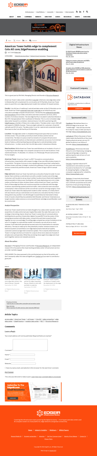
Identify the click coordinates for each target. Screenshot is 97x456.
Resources (67, 17)
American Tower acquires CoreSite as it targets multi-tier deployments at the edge (52, 281)
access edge (9, 319)
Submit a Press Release (70, 436)
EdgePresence (9, 123)
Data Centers (59, 12)
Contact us (38, 256)
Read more (79, 79)
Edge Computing (69, 12)
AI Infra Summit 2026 (78, 216)
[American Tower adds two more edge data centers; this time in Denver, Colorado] (13, 273)
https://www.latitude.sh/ (80, 144)
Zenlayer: (69, 178)
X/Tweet (18, 40)
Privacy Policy (49, 439)
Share (9, 40)
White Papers (64, 430)
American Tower (20, 319)
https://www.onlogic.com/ (75, 174)
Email (7, 359)
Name (7, 354)
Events (77, 17)
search (87, 11)
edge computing (48, 319)
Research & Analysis (52, 56)
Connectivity (50, 12)
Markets (38, 17)
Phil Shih (8, 246)
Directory (48, 17)
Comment (34, 40)
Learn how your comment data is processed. (46, 377)
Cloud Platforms (40, 12)
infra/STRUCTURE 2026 (76, 225)
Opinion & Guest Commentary (38, 56)
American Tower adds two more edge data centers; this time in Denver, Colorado (13, 281)
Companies (28, 17)
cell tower (30, 319)
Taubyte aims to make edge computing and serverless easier (23, 303)
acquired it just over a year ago (30, 110)
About (11, 17)
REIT (42, 321)
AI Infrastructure (29, 12)
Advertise (42, 436)
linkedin (80, 11)
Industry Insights (41, 430)
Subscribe (86, 17)
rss (77, 11)
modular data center (32, 321)
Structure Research (53, 95)
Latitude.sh (69, 136)
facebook (83, 11)
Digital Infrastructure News (22, 56)
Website (8, 363)
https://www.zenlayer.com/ (81, 187)
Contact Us (83, 436)
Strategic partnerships (30, 436)
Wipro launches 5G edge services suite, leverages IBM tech (23, 308)
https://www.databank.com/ (81, 132)
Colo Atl (35, 100)
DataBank (69, 123)
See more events (79, 233)
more (19, 250)
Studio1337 (53, 450)
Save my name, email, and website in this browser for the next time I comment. (32, 368)
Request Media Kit (16, 436)
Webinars (53, 430)
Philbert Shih (17, 52)
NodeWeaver (70, 149)
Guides (57, 17)
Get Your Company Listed (54, 436)
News (19, 17)
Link (26, 40)
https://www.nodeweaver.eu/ (75, 159)
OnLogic (69, 163)
